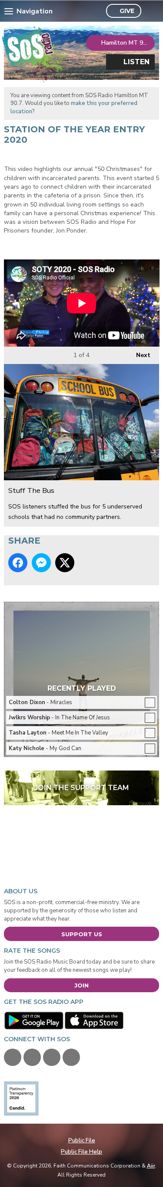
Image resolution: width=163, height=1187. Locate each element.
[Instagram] (71, 1057)
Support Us (81, 934)
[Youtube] (51, 1057)
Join (81, 985)
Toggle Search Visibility (150, 11)
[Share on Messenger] (41, 562)
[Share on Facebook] (17, 562)
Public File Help (81, 1152)
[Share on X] (64, 562)
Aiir (151, 1165)
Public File (81, 1140)
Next (138, 355)
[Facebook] (12, 1057)
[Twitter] (32, 1057)
